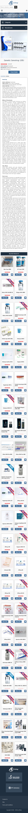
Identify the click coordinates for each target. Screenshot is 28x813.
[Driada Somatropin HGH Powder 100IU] (20, 748)
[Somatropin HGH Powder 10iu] (7, 424)
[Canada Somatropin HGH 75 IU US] (23, 607)
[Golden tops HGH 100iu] (7, 331)
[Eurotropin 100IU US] (10, 653)
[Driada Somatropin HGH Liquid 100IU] (20, 725)
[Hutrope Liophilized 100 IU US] (23, 514)
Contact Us (4, 799)
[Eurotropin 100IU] (20, 470)
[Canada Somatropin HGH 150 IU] (20, 378)
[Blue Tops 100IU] (7, 262)
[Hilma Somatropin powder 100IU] (20, 702)
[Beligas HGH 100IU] (20, 285)
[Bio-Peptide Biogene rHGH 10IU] (20, 401)
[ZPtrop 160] (7, 540)
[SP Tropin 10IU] (20, 262)
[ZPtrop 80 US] (10, 630)
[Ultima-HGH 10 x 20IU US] (23, 676)
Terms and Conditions (7, 805)
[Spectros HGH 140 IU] (7, 517)
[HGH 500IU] (7, 748)
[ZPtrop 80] (20, 563)
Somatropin (10, 66)
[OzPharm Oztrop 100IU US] (23, 653)
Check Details (14, 72)
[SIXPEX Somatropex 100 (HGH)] (23, 306)
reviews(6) (10, 64)
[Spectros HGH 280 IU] (20, 632)
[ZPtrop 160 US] (23, 491)
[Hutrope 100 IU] (20, 331)
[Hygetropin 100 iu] (7, 378)
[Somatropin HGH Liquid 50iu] (20, 424)
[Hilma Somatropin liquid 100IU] (7, 725)
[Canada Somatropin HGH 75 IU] (7, 609)
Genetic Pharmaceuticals (12, 67)
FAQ (3, 802)
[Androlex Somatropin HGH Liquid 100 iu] (10, 468)
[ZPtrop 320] (7, 586)
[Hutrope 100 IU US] (10, 399)
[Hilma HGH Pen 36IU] (20, 447)
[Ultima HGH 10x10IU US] (10, 283)
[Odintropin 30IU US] (10, 699)
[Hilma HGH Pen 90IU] (7, 447)
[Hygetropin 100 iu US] (10, 491)
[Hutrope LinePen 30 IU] (7, 355)
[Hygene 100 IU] (20, 355)
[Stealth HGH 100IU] (10, 676)
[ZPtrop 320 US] (23, 584)
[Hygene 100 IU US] (23, 537)
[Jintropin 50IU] (7, 563)
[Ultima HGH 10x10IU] (7, 308)
